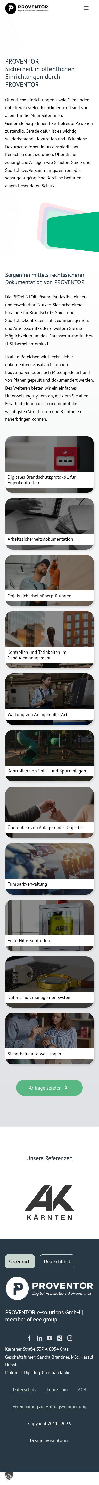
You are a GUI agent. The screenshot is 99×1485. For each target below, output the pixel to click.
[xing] (59, 1338)
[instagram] (69, 1338)
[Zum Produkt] (49, 464)
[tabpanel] (49, 1362)
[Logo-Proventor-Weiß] (49, 1278)
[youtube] (49, 1338)
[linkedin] (39, 1338)
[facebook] (29, 1338)
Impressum (57, 1389)
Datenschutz (25, 1389)
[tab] (20, 1261)
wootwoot (59, 1440)
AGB (82, 1389)
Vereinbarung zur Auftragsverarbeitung (49, 1406)
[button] (9, 1476)
